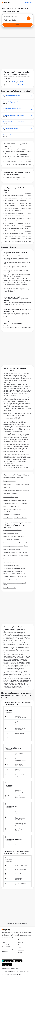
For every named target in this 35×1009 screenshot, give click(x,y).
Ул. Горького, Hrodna (9, 552)
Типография (7, 487)
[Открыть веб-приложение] (6, 964)
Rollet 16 (5, 506)
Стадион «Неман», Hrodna (10, 579)
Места (20, 944)
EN (3, 955)
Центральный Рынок (9, 481)
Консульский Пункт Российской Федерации (16, 484)
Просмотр (23, 149)
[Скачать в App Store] (17, 960)
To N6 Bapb (6, 493)
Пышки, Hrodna (22, 576)
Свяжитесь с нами (24, 971)
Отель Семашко (7, 518)
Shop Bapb (14, 493)
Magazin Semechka (21, 503)
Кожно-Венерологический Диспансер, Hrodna (16, 542)
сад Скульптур (22, 500)
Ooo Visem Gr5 (7, 514)
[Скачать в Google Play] (6, 960)
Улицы (20, 947)
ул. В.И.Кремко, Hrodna (9, 576)
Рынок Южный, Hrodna (9, 588)
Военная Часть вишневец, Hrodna (13, 559)
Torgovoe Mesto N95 (9, 503)
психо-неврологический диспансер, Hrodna (15, 546)
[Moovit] (6, 3)
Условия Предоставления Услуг (10, 968)
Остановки (21, 950)
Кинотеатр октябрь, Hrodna (11, 549)
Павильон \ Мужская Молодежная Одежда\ (16, 490)
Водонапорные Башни (9, 500)
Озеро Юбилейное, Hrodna (10, 565)
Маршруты (21, 942)
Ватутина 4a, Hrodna (9, 562)
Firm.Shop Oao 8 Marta (20, 518)
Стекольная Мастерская (10, 497)
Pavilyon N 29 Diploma (9, 477)
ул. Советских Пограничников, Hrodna (14, 568)
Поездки (20, 952)
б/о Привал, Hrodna (21, 552)
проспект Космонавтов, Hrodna (12, 530)
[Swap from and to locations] (28, 18)
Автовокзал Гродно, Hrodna (11, 539)
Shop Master (16, 514)
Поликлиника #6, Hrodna (10, 533)
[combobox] (17, 17)
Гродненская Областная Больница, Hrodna (15, 555)
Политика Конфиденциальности (10, 971)
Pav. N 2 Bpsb (20, 477)
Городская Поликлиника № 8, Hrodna (13, 536)
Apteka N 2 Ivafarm (15, 506)
